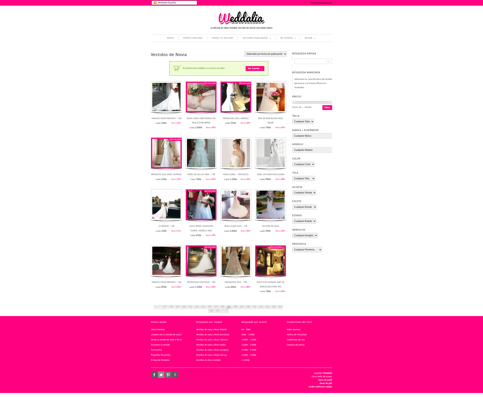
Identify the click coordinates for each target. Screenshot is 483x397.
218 (171, 307)
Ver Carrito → (255, 68)
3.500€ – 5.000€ (249, 355)
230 (248, 307)
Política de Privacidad (296, 335)
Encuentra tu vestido (160, 345)
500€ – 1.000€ (248, 335)
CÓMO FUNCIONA (192, 38)
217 (164, 307)
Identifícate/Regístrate (321, 3)
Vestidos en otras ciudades (208, 360)
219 (177, 307)
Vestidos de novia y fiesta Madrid (211, 330)
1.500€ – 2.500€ (249, 345)
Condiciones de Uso (296, 340)
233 (267, 307)
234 (273, 307)
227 (229, 307)
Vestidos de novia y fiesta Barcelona (212, 335)
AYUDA (306, 38)
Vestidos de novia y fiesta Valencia (212, 340)
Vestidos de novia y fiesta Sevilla (211, 345)
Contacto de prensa (296, 345)
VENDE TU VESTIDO (222, 38)
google (175, 375)
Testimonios (156, 350)
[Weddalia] (241, 24)
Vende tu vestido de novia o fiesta (166, 340)
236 (211, 311)
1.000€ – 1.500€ (249, 340)
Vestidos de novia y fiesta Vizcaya (211, 355)
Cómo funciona (158, 330)
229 (241, 307)
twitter (161, 375)
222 (196, 307)
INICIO (170, 38)
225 (216, 307)
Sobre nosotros (294, 330)
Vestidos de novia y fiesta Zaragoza (212, 350)
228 (235, 307)
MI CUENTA (284, 38)
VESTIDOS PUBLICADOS (253, 38)
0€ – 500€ (246, 330)
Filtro (327, 107)
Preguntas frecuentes (161, 355)
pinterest (168, 375)
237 (217, 311)
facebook (154, 375)
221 (190, 307)
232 (261, 307)
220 (184, 307)
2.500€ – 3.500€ (249, 350)
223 (203, 307)
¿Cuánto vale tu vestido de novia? (166, 335)
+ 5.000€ (245, 360)
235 (280, 307)
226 (222, 307)
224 (209, 307)
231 (254, 307)
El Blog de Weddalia (160, 360)
